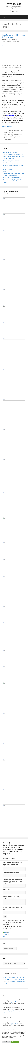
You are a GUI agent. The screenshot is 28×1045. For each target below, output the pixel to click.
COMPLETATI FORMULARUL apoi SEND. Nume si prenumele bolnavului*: (12, 864)
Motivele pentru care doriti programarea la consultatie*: (11, 897)
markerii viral (5, 138)
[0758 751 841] (14, 11)
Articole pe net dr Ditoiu (10, 152)
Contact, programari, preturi (11, 161)
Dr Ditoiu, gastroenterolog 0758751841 (14, 977)
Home (4, 171)
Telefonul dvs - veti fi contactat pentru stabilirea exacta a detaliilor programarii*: (13, 881)
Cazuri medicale (8, 130)
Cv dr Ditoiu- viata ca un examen (12, 163)
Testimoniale (6, 182)
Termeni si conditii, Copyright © (12, 180)
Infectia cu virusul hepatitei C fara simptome (13, 36)
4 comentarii (7, 139)
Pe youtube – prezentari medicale (12, 177)
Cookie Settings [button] (6, 1041)
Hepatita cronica (18, 130)
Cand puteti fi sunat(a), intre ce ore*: (12, 908)
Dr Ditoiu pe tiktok (8, 169)
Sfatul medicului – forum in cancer (14, 979)
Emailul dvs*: (7, 889)
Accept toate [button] (15, 1041)
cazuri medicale (8, 134)
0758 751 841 (14, 4)
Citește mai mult (7, 126)
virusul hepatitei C (15, 138)
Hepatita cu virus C (7, 132)
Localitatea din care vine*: (11, 872)
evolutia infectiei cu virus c (16, 136)
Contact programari (8, 158)
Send (5, 916)
